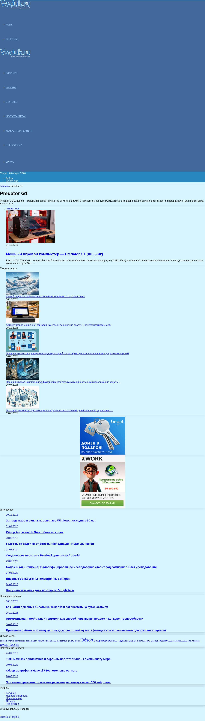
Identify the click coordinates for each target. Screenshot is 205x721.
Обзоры (10, 701)
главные (133, 641)
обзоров (177, 641)
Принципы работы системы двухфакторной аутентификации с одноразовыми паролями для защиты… (63, 382)
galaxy (34, 641)
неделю (163, 640)
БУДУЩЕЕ (11, 102)
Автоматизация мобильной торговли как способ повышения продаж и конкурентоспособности (58, 325)
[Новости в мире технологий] (15, 8)
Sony (71, 641)
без (115, 641)
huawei (41, 641)
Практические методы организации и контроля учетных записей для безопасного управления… (59, 410)
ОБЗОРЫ (11, 87)
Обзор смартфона (104, 640)
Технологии (12, 704)
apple (28, 641)
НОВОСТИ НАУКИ (16, 116)
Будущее (11, 693)
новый (170, 641)
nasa (54, 641)
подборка (184, 641)
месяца (154, 641)
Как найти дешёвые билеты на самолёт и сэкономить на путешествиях (45, 296)
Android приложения (16, 641)
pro (58, 641)
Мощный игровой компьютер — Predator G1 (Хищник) (54, 254)
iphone (48, 641)
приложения (194, 641)
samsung (64, 641)
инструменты (143, 641)
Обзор (86, 639)
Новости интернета (19, 130)
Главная (4, 186)
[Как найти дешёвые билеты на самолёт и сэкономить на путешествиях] (22, 294)
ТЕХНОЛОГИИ (14, 145)
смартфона (9, 645)
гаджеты (123, 640)
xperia (77, 641)
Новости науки (14, 698)
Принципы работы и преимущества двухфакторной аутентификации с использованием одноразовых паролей (67, 353)
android (3, 641)
